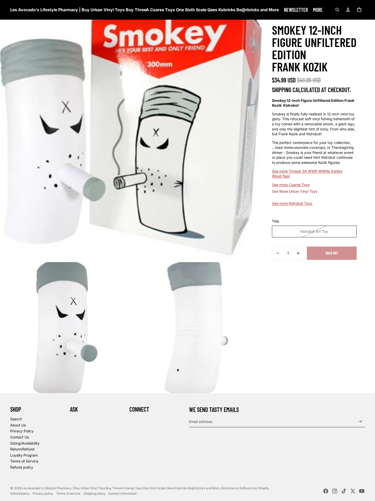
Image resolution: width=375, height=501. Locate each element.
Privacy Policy (22, 431)
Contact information (122, 493)
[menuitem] (296, 9)
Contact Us (19, 437)
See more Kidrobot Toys (292, 203)
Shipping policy (94, 493)
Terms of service (68, 493)
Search (16, 419)
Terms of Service (24, 461)
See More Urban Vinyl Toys (294, 191)
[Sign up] (360, 421)
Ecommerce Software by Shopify (245, 488)
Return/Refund (22, 449)
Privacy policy (43, 493)
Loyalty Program (24, 455)
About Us (18, 425)
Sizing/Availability (25, 443)
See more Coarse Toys (290, 184)
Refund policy (21, 467)
